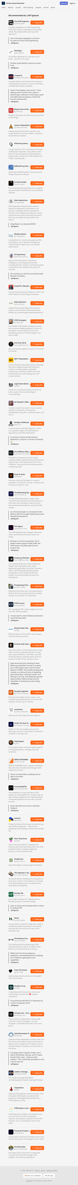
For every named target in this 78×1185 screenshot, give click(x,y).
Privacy (37, 1170)
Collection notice (51, 1170)
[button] (3, 7)
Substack (29, 1181)
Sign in (72, 3)
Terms (43, 1170)
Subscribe (64, 3)
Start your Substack (34, 1176)
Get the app (49, 1176)
